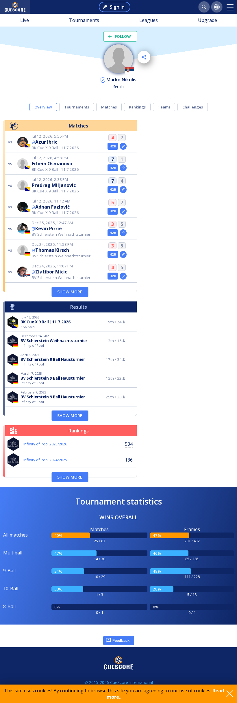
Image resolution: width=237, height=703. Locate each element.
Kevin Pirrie (48, 228)
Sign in (117, 7)
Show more (69, 292)
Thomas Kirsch (52, 250)
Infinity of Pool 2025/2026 (45, 444)
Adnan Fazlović (52, 207)
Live (24, 20)
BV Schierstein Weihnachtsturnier (54, 340)
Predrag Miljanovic (54, 185)
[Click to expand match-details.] (123, 146)
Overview (43, 107)
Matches (109, 107)
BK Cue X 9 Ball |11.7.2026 (46, 322)
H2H (113, 146)
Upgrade (207, 20)
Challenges (192, 107)
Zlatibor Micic (51, 272)
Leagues (148, 20)
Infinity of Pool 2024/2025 (45, 459)
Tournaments (84, 20)
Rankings (137, 107)
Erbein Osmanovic (52, 163)
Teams (164, 107)
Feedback (120, 640)
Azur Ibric (46, 142)
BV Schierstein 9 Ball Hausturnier (53, 359)
